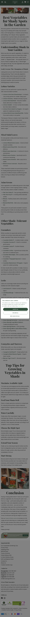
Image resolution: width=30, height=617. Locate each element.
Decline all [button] (15, 312)
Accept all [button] (15, 309)
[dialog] (15, 308)
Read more (20, 306)
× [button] (26, 300)
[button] (15, 316)
